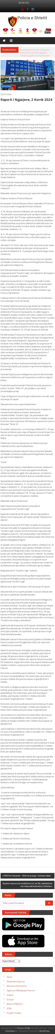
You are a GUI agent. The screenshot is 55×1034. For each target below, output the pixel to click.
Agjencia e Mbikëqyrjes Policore (21, 990)
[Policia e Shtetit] (4, 40)
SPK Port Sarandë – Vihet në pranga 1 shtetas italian (27, 876)
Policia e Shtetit (32, 17)
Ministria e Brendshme (16, 986)
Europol (10, 999)
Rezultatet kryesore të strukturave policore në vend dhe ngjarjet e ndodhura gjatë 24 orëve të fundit (35, 53)
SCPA (9, 1008)
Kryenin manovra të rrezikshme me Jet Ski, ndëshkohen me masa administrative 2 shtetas (27, 884)
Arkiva (9, 977)
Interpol (10, 995)
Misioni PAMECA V (15, 1004)
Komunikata (6, 86)
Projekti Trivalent (14, 1013)
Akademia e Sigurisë (16, 981)
